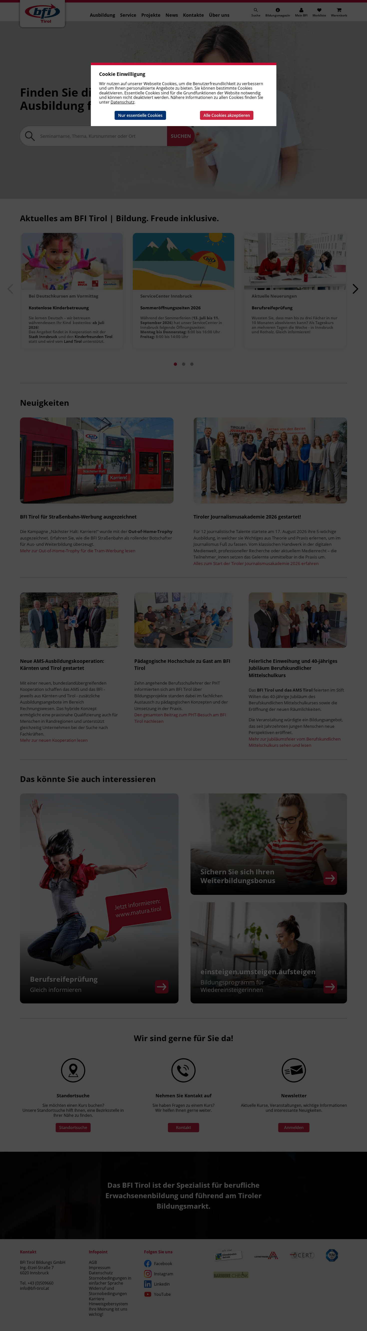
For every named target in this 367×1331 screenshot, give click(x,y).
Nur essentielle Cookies (140, 115)
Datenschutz (122, 102)
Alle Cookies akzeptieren (226, 115)
